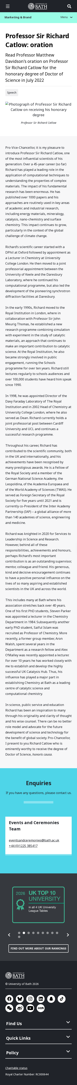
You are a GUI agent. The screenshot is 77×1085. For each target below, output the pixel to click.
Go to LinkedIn (41, 999)
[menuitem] (39, 1022)
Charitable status (16, 1068)
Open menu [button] (8, 6)
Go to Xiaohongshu (41, 1008)
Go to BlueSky (20, 999)
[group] (38, 905)
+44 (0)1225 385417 (23, 846)
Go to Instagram (30, 999)
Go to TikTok (62, 999)
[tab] (19, 933)
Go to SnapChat (51, 999)
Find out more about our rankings (38, 948)
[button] (9, 935)
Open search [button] (69, 6)
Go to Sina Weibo (20, 1008)
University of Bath (38, 6)
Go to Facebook (9, 999)
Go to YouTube (30, 1008)
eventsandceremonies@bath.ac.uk (34, 840)
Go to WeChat (9, 1008)
